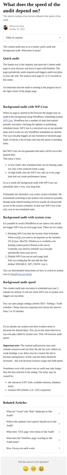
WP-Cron (8, 120)
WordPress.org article (21, 274)
